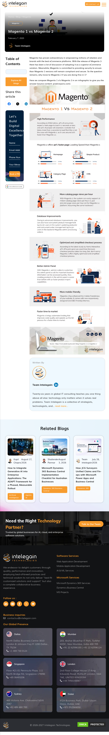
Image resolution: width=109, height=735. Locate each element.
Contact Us (93, 4)
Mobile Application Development (73, 566)
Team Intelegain (22, 45)
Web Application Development (72, 561)
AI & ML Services (65, 570)
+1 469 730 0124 (18, 651)
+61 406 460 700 (18, 707)
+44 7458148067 (71, 680)
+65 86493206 (16, 677)
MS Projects (63, 592)
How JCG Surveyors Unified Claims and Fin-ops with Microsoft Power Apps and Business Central (88, 474)
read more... (61, 406)
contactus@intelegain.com (21, 618)
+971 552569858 (71, 707)
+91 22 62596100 (72, 647)
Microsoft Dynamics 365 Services (73, 583)
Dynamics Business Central (70, 587)
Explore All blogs (16, 82)
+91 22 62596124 (92, 647)
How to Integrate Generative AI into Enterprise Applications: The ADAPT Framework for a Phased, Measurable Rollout (20, 478)
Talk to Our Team (91, 524)
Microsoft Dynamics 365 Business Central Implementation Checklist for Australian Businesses (54, 474)
